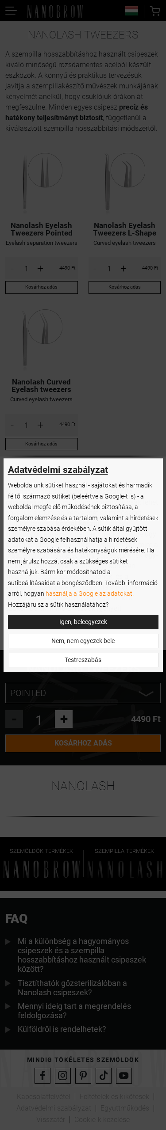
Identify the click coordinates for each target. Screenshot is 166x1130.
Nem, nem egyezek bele (83, 641)
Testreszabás (83, 660)
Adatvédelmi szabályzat (58, 469)
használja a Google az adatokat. (90, 593)
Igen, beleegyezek (83, 622)
